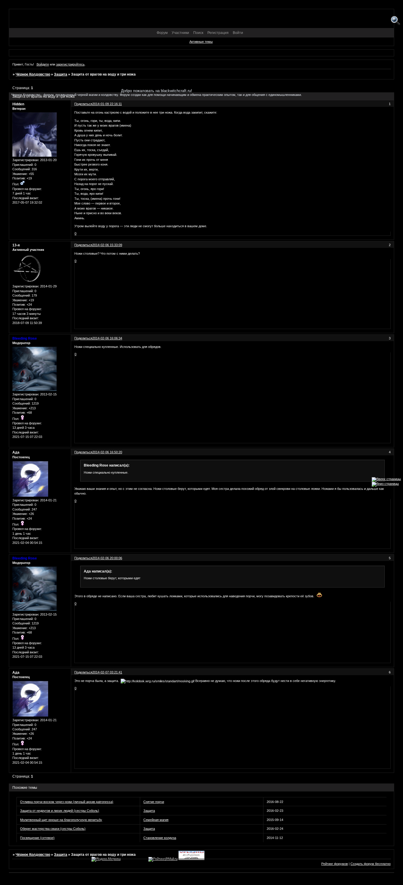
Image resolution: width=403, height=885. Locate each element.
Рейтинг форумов (334, 864)
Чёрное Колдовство (33, 74)
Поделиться (83, 245)
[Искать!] (395, 21)
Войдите (43, 64)
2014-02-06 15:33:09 (107, 245)
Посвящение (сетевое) (37, 838)
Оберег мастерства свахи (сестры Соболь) (53, 828)
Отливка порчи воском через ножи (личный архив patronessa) (66, 802)
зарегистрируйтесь (70, 64)
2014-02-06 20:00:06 (107, 558)
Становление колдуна (159, 838)
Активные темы (201, 41)
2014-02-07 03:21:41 (107, 672)
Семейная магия (155, 820)
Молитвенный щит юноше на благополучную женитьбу (61, 820)
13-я (16, 245)
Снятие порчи (153, 802)
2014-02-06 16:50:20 (107, 452)
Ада (15, 452)
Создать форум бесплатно (370, 864)
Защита (60, 74)
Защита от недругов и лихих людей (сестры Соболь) (59, 810)
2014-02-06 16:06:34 (107, 338)
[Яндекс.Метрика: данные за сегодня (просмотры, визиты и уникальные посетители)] (106, 859)
